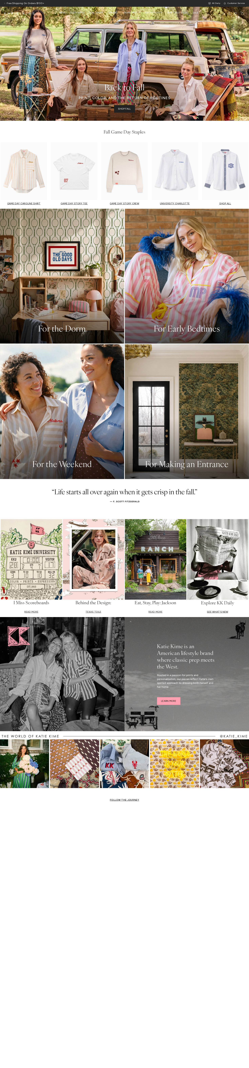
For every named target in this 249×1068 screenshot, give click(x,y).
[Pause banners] (5, 3)
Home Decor (132, 13)
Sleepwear (77, 13)
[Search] (223, 13)
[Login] (229, 13)
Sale (195, 13)
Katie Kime (20, 13)
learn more (168, 701)
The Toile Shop (177, 13)
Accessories (153, 13)
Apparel (113, 13)
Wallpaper (96, 13)
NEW (62, 13)
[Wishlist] (235, 13)
